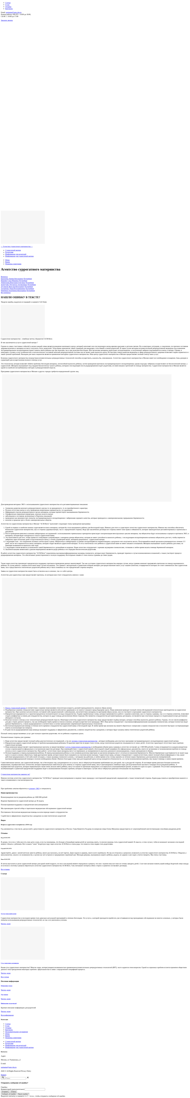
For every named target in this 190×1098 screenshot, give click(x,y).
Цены (7, 260)
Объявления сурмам (6, 985)
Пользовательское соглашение (16, 1032)
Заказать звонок (7, 20)
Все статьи (5, 977)
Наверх (3, 1075)
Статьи (8, 3)
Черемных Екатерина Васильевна (13, 291)
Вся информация (7, 1015)
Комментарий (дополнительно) (12, 1089)
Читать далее (6, 924)
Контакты (9, 9)
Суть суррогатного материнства (10, 963)
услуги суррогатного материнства (78, 747)
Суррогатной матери (13, 250)
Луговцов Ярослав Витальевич (12, 287)
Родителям (9, 252)
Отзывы (8, 7)
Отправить (5, 1091)
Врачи (7, 262)
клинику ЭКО (34, 788)
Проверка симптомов (13, 264)
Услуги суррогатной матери (8, 913)
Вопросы (4, 277)
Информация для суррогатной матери (19, 256)
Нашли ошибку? (23, 1094)
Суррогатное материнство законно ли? (15, 774)
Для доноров (4, 994)
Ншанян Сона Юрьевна (10, 281)
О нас (7, 5)
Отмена (13, 1091)
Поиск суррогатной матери (15, 708)
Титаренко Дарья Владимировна (13, 289)
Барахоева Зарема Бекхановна (12, 279)
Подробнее (28, 279)
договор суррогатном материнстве (84, 741)
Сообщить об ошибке (9, 1094)
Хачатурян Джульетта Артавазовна (14, 285)
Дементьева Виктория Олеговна (13, 283)
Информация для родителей (15, 254)
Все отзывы (5, 869)
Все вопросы (6, 293)
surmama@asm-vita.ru (13, 12)
